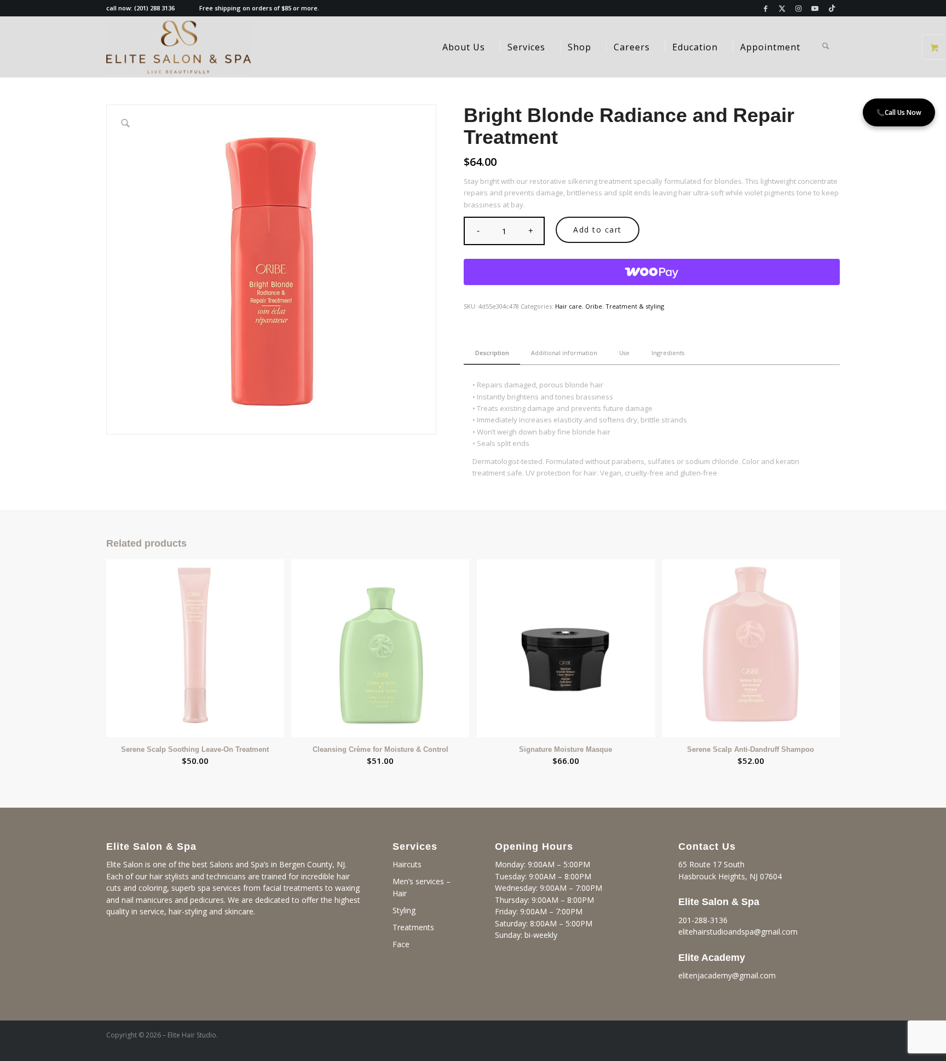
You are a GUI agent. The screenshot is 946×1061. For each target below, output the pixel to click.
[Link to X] (782, 8)
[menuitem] (463, 47)
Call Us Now (898, 112)
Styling (404, 910)
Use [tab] (624, 353)
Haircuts (407, 864)
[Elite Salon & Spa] (178, 47)
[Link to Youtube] (815, 8)
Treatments (413, 927)
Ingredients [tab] (667, 353)
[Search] (825, 47)
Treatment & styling (634, 306)
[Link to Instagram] (798, 8)
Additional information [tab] (564, 353)
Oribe (593, 306)
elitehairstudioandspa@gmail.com (738, 931)
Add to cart (597, 229)
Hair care (568, 306)
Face (401, 944)
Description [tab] (492, 353)
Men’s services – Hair (422, 887)
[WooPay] (652, 272)
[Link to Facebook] (766, 8)
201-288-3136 (703, 920)
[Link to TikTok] (831, 8)
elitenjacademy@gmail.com (727, 975)
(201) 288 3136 (154, 8)
